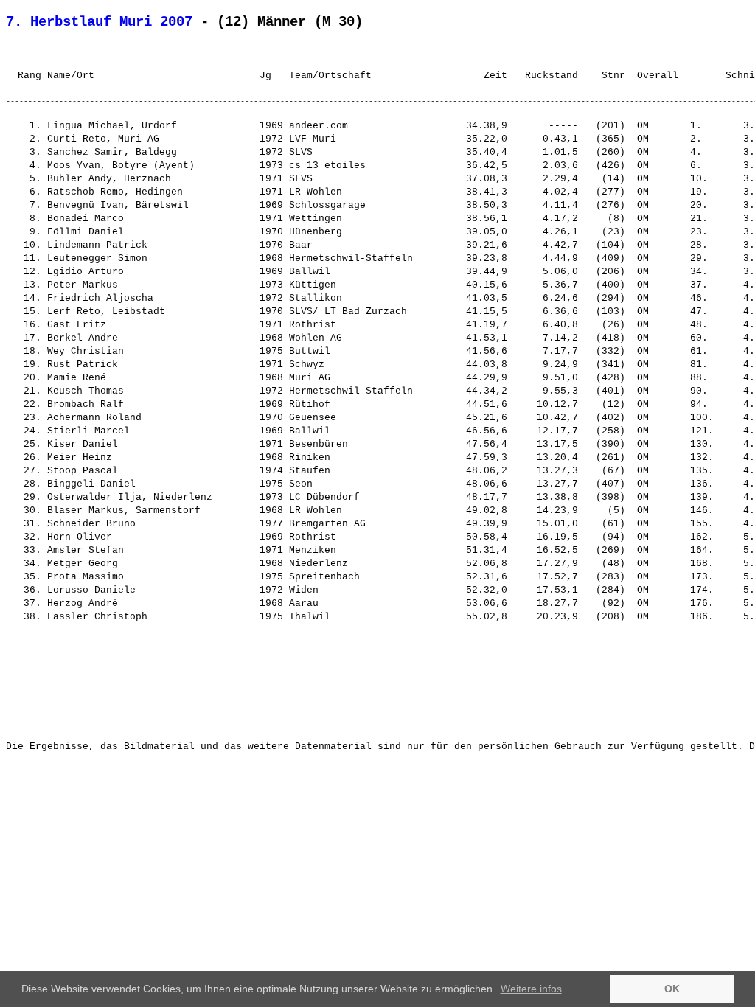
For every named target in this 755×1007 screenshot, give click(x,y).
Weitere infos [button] (531, 988)
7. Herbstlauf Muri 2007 (99, 22)
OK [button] (672, 988)
